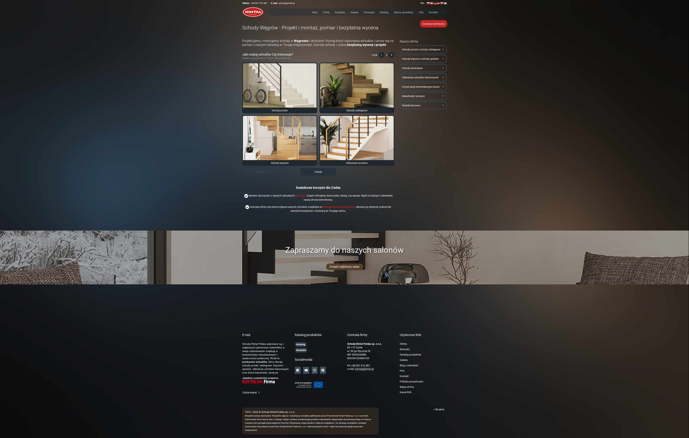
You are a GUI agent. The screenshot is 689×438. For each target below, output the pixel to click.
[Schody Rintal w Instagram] (315, 370)
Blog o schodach (409, 365)
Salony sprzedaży (403, 12)
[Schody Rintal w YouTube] (306, 370)
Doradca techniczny (434, 23)
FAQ (421, 12)
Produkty (340, 12)
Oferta (403, 343)
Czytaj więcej (249, 392)
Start (315, 12)
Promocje (369, 12)
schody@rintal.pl (286, 3)
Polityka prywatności (411, 381)
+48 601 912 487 (259, 3)
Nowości (404, 349)
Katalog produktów (410, 354)
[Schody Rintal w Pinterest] (323, 370)
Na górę (439, 409)
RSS (422, 3)
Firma (326, 12)
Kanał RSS (405, 392)
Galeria (354, 12)
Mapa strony (407, 386)
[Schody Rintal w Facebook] (298, 370)
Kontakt (433, 12)
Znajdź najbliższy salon (345, 266)
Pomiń (318, 172)
